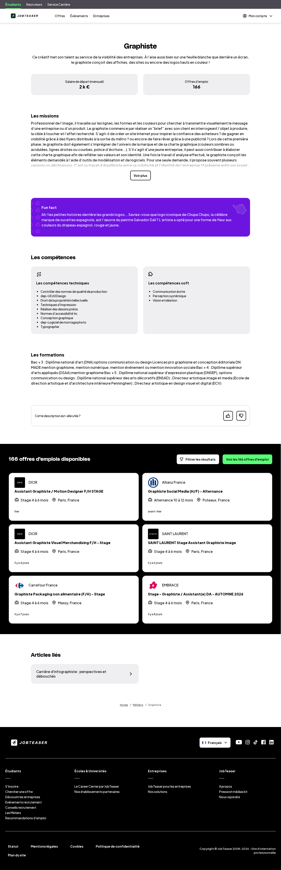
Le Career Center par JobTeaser (96, 786)
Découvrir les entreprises (22, 797)
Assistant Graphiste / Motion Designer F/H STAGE (58, 491)
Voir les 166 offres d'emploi (247, 459)
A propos (225, 786)
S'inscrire (11, 786)
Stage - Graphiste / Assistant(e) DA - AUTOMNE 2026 (195, 594)
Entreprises (101, 16)
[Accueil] (23, 15)
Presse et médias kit (233, 792)
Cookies (76, 846)
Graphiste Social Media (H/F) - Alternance (185, 491)
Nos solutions (157, 792)
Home (124, 705)
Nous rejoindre (229, 797)
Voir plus (140, 175)
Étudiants (13, 4)
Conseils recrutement (20, 807)
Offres (60, 16)
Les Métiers (13, 813)
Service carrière (58, 4)
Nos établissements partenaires (97, 792)
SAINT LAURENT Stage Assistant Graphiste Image (192, 542)
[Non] (241, 416)
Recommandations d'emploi (25, 818)
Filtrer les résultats (201, 459)
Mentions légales (44, 846)
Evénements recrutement (23, 802)
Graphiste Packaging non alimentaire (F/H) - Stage (59, 594)
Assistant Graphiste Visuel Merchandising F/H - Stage (62, 542)
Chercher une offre (19, 792)
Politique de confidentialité (118, 846)
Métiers (138, 705)
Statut (13, 846)
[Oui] (228, 416)
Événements (79, 16)
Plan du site (17, 855)
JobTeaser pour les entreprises (169, 786)
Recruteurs (34, 4)
